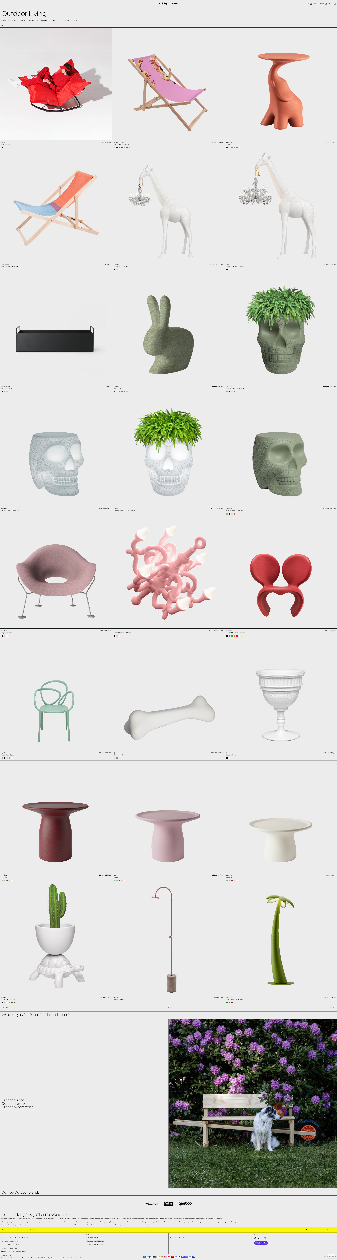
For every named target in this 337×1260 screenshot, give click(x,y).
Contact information (56, 1258)
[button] (330, 3)
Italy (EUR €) (318, 3)
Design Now (9, 1255)
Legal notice (66, 1258)
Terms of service (35, 1258)
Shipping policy (45, 1258)
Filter (3, 25)
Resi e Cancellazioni (177, 1238)
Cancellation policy (76, 1258)
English (321, 1256)
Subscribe (330, 1230)
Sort (332, 25)
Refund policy (26, 1258)
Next (332, 1007)
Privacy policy (17, 1258)
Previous (6, 1007)
